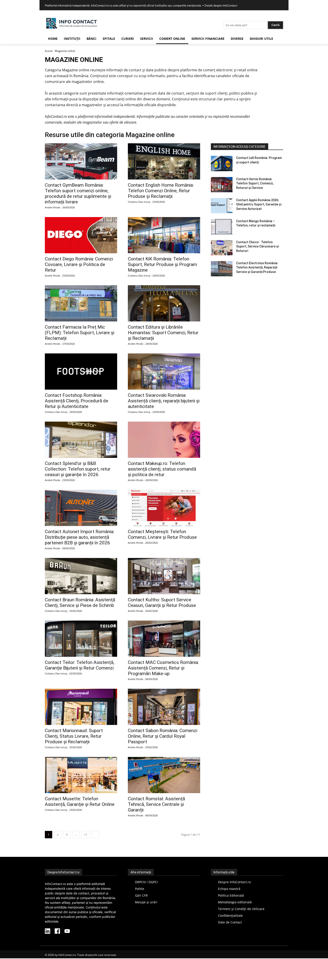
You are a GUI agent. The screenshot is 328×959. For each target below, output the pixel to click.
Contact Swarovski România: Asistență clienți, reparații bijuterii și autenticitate (163, 401)
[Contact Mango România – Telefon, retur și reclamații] (222, 226)
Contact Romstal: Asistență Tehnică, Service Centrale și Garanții (156, 804)
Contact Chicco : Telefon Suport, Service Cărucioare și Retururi (257, 246)
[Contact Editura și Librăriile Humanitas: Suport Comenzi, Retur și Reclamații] (164, 303)
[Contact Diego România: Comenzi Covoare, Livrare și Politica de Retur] (81, 235)
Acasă (48, 51)
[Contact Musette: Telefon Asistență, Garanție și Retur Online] (81, 775)
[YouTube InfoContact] (67, 931)
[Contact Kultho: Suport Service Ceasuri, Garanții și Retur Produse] (164, 576)
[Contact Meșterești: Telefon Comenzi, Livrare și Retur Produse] (164, 508)
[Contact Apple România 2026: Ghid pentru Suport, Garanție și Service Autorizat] (222, 205)
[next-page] (95, 834)
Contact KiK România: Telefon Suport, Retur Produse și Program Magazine (162, 264)
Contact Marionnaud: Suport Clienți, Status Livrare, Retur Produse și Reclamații (74, 736)
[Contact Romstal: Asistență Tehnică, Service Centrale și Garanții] (164, 775)
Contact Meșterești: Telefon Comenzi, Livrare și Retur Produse (162, 534)
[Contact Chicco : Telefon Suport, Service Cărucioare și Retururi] (222, 247)
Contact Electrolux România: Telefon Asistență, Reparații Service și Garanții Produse (257, 267)
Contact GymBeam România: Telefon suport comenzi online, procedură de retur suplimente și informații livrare (78, 193)
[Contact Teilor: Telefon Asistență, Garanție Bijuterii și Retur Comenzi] (81, 639)
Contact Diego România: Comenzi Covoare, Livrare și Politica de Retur (79, 264)
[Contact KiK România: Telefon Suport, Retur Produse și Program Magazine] (164, 235)
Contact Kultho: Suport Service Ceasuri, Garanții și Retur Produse (162, 602)
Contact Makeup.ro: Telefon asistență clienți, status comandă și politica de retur (162, 469)
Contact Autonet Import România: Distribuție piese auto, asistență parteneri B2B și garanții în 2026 (79, 537)
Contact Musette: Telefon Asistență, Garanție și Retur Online (79, 801)
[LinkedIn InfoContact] (47, 931)
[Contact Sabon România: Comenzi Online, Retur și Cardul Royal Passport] (164, 707)
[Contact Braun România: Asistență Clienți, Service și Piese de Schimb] (81, 576)
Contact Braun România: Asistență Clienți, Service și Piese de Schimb (80, 602)
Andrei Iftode (52, 207)
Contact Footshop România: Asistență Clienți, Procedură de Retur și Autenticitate (76, 401)
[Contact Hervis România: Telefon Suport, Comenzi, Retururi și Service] (222, 184)
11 (85, 834)
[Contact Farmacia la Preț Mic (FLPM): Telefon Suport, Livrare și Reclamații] (81, 303)
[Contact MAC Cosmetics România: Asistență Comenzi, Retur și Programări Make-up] (164, 639)
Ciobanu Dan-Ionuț (139, 201)
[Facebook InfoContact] (57, 931)
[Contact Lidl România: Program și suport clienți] (222, 163)
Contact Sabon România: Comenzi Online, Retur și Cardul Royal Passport (162, 736)
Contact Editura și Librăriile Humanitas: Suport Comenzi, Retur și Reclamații (163, 332)
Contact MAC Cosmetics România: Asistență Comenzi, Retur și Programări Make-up (163, 668)
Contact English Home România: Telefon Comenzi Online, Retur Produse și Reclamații (161, 190)
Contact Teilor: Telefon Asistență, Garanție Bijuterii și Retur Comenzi (79, 665)
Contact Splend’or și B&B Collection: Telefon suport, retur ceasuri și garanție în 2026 (77, 469)
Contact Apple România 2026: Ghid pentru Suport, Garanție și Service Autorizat (258, 204)
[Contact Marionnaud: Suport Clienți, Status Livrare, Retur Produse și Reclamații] (81, 707)
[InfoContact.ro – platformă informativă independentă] (71, 29)
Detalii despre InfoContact (221, 5)
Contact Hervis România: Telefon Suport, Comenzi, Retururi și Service (254, 183)
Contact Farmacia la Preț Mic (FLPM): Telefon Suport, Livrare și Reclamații (79, 332)
